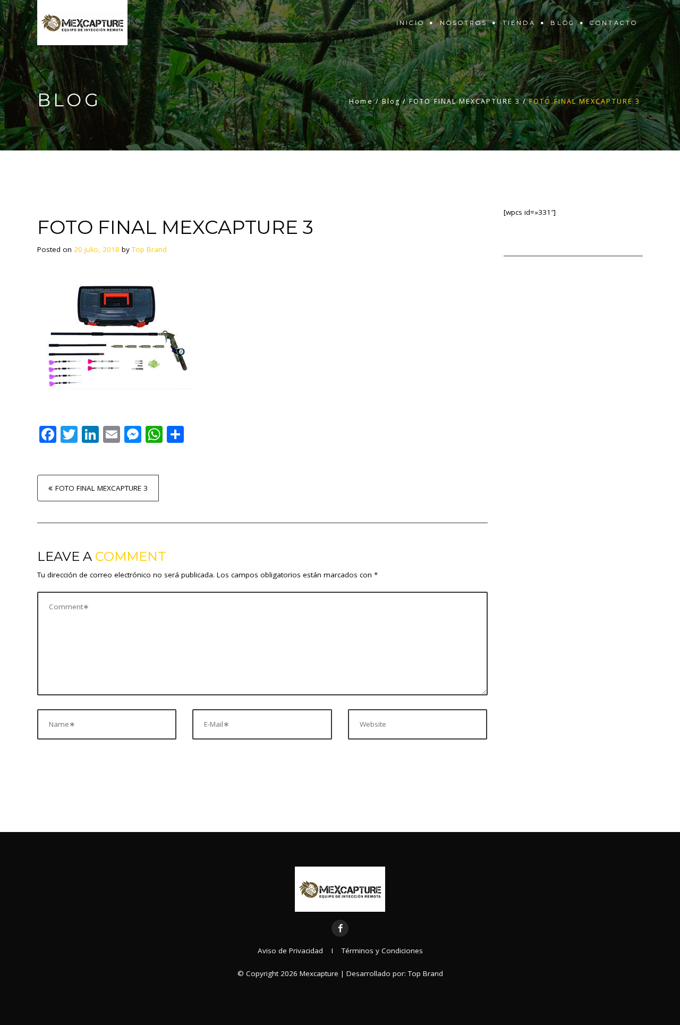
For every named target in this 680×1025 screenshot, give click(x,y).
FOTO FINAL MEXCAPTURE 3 (101, 488)
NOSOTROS (464, 23)
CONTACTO (614, 23)
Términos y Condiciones (382, 950)
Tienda (519, 23)
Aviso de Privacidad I (300, 950)
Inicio (410, 23)
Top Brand (149, 249)
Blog (562, 23)
